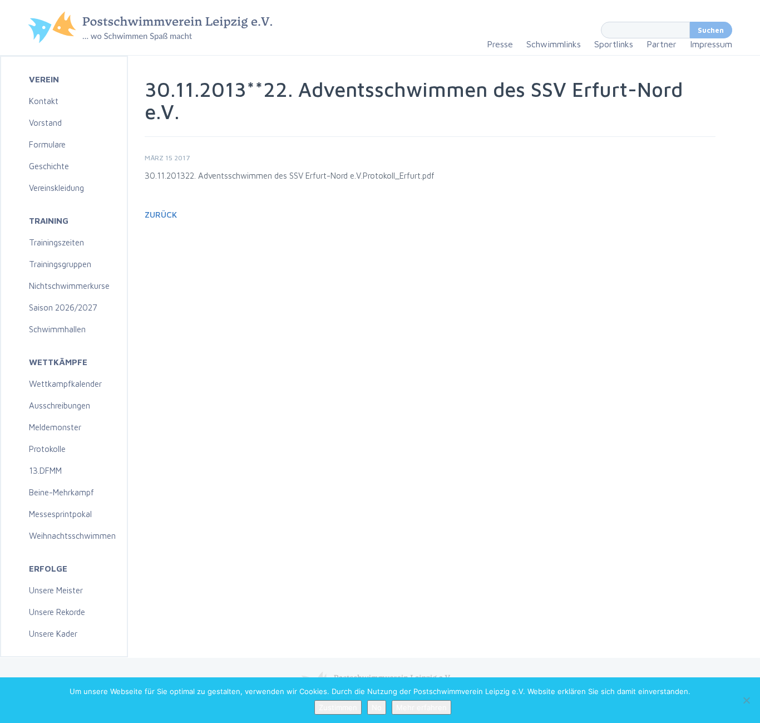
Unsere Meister (56, 590)
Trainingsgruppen (60, 264)
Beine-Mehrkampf (61, 492)
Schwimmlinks (553, 44)
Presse (500, 44)
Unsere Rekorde (57, 612)
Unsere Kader (53, 633)
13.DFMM (45, 470)
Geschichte (49, 166)
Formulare (47, 144)
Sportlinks (613, 44)
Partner (662, 44)
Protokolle (47, 449)
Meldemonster (55, 427)
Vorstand (45, 122)
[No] (746, 700)
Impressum (711, 44)
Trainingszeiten (56, 242)
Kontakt (43, 101)
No (377, 707)
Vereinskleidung (56, 188)
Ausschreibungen (59, 405)
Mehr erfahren (421, 707)
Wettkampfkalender (65, 383)
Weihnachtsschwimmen (72, 535)
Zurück (161, 214)
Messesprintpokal (60, 514)
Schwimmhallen (57, 329)
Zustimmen (338, 707)
